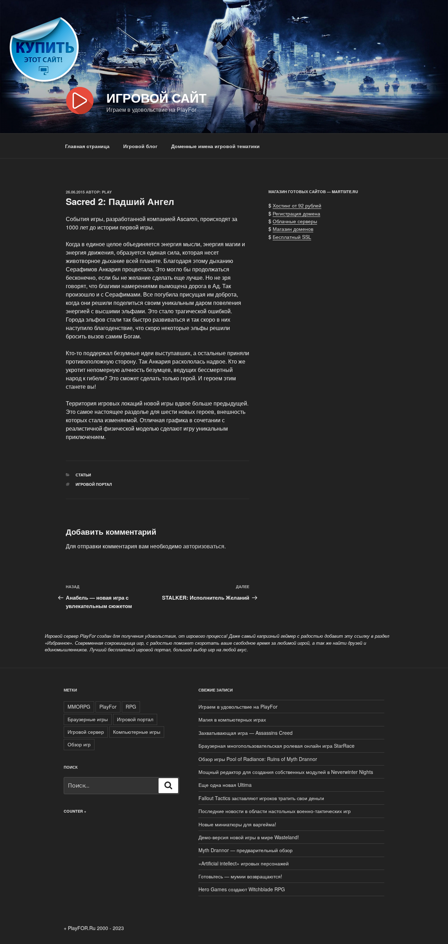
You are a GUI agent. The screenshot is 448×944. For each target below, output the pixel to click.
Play (107, 192)
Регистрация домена (296, 213)
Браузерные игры (88, 719)
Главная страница (87, 145)
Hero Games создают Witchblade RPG (241, 889)
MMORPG (79, 706)
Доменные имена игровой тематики (215, 145)
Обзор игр (79, 744)
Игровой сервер (86, 731)
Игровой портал (94, 484)
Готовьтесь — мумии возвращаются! (240, 876)
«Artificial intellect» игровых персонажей (243, 863)
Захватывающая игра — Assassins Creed (245, 732)
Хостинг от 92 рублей (297, 205)
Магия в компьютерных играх (232, 719)
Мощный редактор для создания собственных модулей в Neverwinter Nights (285, 771)
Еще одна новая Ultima (225, 784)
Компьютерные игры (136, 731)
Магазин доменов (293, 228)
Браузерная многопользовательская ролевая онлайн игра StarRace (276, 745)
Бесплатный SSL (292, 236)
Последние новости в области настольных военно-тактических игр (274, 810)
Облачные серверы (295, 221)
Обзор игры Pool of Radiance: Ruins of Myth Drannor (257, 758)
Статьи (83, 474)
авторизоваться (203, 546)
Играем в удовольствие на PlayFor (238, 706)
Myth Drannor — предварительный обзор (245, 850)
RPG (131, 706)
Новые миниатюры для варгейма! (237, 824)
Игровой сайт (156, 97)
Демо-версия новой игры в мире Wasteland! (248, 837)
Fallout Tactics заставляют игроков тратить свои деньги (261, 798)
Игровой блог (140, 145)
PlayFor (108, 706)
